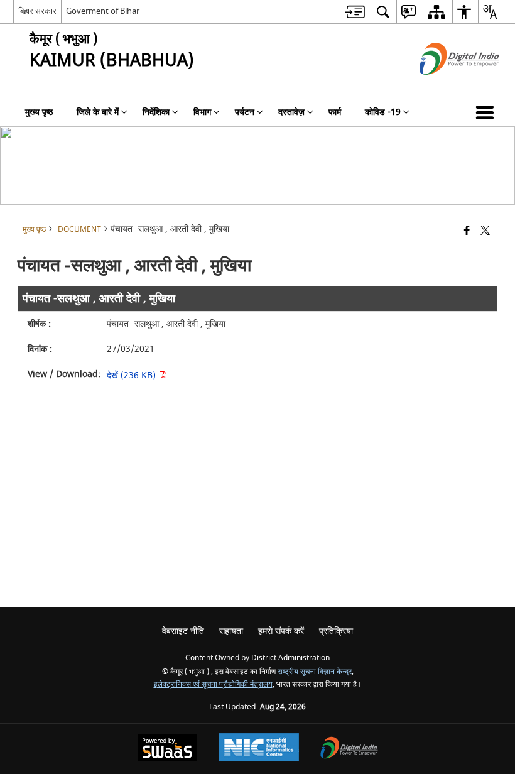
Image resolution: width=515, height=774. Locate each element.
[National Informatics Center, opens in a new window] (258, 749)
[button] (487, 112)
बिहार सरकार (37, 11)
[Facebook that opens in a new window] (467, 231)
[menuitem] (354, 11)
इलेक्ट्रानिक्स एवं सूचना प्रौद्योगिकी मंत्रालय (213, 684)
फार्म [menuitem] (334, 112)
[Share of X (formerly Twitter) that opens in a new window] (485, 231)
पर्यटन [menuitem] (244, 112)
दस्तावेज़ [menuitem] (291, 112)
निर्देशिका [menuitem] (156, 112)
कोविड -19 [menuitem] (383, 112)
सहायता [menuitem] (231, 631)
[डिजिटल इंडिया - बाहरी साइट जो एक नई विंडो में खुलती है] (443, 85)
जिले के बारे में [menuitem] (98, 112)
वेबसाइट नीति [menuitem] (183, 631)
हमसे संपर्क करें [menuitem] (281, 631)
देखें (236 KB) (132, 375)
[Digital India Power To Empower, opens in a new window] (349, 749)
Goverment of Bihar (102, 11)
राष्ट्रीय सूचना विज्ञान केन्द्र (315, 672)
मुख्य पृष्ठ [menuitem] (39, 112)
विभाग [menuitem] (202, 112)
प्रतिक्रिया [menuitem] (336, 631)
